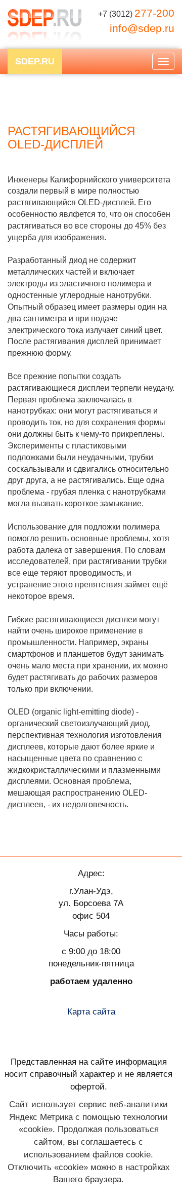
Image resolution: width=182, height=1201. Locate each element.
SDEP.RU (35, 61)
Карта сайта (91, 1011)
